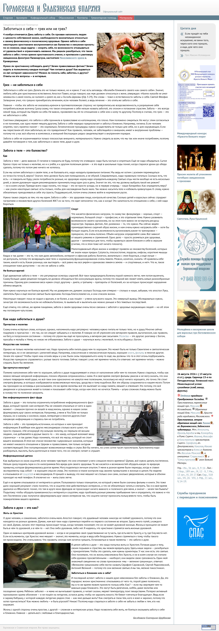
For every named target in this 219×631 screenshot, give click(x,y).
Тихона (206, 423)
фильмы (139, 352)
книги (131, 352)
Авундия (190, 432)
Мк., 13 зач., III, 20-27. (195, 473)
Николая (198, 446)
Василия (185, 453)
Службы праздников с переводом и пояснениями (197, 495)
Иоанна (198, 436)
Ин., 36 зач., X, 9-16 (194, 467)
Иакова (208, 446)
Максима (195, 406)
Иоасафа (208, 436)
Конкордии (206, 432)
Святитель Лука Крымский (192, 218)
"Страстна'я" (197, 456)
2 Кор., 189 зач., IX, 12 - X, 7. (192, 471)
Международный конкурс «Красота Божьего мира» (192, 135)
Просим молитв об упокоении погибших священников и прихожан (194, 178)
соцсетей (28, 474)
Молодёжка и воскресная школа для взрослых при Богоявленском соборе (196, 333)
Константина (187, 439)
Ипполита (203, 429)
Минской (196, 453)
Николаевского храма (72, 57)
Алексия (198, 449)
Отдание (185, 395)
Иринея (181, 432)
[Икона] (186, 369)
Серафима (191, 442)
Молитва (124, 336)
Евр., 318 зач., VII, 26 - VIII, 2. (195, 476)
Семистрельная (186, 459)
